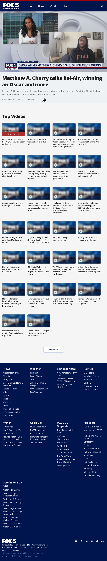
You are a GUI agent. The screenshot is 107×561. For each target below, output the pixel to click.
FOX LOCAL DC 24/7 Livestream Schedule (12, 443)
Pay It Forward (36, 433)
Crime (6, 392)
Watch (7, 422)
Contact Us (89, 441)
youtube (76, 541)
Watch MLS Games (12, 526)
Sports (6, 395)
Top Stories (8, 415)
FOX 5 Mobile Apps (92, 452)
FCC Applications (91, 465)
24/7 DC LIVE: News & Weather (13, 384)
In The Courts (63, 449)
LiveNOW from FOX (12, 430)
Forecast (34, 372)
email (102, 541)
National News (10, 388)
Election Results (91, 386)
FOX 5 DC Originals (62, 424)
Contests (88, 458)
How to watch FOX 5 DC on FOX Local (12, 438)
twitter (86, 541)
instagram (92, 541)
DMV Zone (62, 436)
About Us (89, 422)
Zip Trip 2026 (36, 442)
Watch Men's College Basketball (12, 512)
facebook (81, 541)
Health (6, 405)
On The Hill (62, 446)
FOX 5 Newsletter (91, 448)
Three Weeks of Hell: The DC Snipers (66, 460)
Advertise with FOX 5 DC (93, 431)
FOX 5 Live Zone (64, 452)
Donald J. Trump (91, 389)
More (67, 6)
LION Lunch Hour (38, 426)
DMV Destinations (38, 430)
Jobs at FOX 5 (90, 472)
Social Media (89, 455)
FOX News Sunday (11, 412)
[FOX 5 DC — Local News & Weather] (12, 6)
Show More (53, 350)
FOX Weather (36, 392)
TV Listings (8, 426)
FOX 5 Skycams (37, 376)
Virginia (6, 376)
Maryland (7, 379)
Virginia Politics (90, 379)
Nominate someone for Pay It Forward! (39, 438)
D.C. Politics (89, 372)
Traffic (33, 379)
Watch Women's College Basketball (11, 518)
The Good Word (64, 456)
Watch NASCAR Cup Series (12, 503)
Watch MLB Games (12, 499)
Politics (88, 368)
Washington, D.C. (11, 372)
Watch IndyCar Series (12, 508)
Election (87, 382)
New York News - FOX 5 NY (67, 374)
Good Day (36, 422)
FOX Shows (8, 433)
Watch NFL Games (11, 490)
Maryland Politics (91, 376)
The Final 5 (62, 442)
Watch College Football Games (10, 494)
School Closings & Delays (38, 384)
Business (7, 398)
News (6, 368)
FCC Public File (90, 462)
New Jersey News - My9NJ (65, 385)
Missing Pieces (63, 465)
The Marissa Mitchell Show (66, 431)
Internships (88, 468)
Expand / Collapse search (102, 6)
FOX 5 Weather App (39, 388)
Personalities (89, 445)
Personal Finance (11, 408)
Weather (35, 368)
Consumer (8, 402)
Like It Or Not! (63, 439)
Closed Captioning (92, 475)
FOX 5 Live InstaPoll (93, 426)
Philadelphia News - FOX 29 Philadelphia (66, 379)
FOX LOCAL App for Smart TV (92, 437)
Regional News (66, 368)
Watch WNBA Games (13, 523)
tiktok (97, 541)
